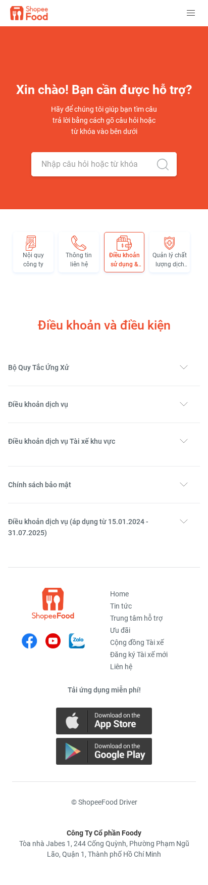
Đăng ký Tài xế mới (139, 654)
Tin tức (121, 606)
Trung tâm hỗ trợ (136, 618)
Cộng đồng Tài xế (137, 642)
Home (119, 594)
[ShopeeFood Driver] (53, 604)
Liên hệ (121, 667)
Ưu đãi (120, 630)
